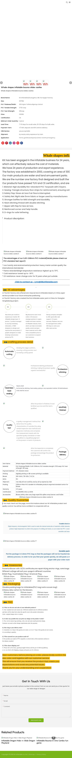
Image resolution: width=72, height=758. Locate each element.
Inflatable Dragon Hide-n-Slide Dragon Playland (18, 742)
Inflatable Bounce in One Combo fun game (52, 742)
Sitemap (32, 754)
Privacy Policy (41, 754)
